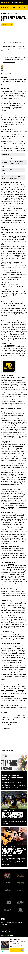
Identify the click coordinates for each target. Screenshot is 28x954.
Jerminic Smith (22, 700)
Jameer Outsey (22, 692)
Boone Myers (17, 410)
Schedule (15, 8)
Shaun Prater (21, 502)
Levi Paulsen (17, 489)
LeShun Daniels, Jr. (12, 686)
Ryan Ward (11, 507)
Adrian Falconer (10, 702)
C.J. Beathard (15, 184)
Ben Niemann (9, 690)
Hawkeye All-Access (15, 174)
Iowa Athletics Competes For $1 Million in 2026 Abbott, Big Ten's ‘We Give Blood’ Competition (14, 852)
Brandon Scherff (22, 419)
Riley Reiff (23, 455)
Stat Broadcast (14, 177)
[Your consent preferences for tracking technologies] (2, 951)
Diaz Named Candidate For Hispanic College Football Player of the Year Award (12, 815)
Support (9, 8)
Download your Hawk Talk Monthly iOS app (14, 46)
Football (3, 13)
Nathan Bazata (7, 688)
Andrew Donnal (22, 420)
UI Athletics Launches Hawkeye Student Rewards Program (13, 777)
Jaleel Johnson (17, 688)
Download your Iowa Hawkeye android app (14, 57)
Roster (21, 8)
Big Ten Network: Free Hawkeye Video (13, 59)
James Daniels (23, 507)
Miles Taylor (21, 690)
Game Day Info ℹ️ (18, 950)
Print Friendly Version (6, 728)
